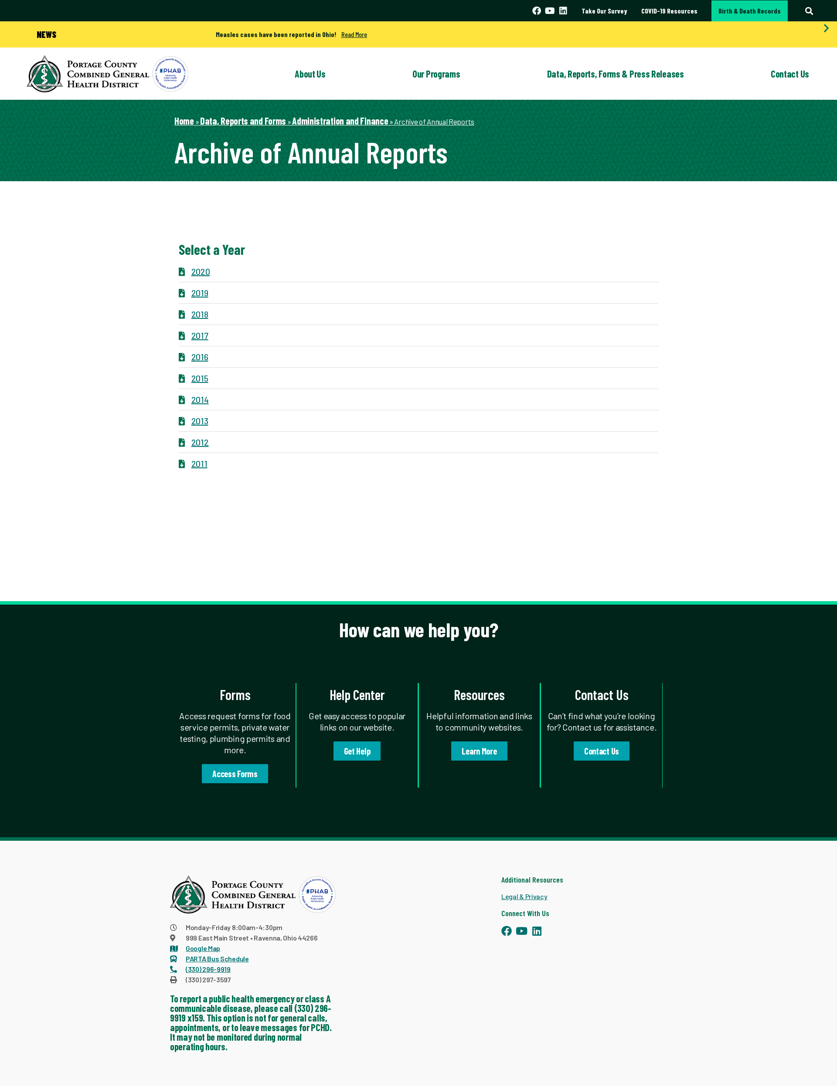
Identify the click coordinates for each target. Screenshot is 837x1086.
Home (184, 120)
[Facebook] (536, 11)
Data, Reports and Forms (243, 120)
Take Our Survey (604, 11)
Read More (354, 34)
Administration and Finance (340, 120)
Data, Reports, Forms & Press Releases (615, 73)
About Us (310, 73)
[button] (809, 10)
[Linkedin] (563, 11)
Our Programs (436, 73)
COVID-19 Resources (669, 11)
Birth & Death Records (749, 11)
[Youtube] (549, 11)
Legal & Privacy (524, 896)
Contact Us (790, 73)
